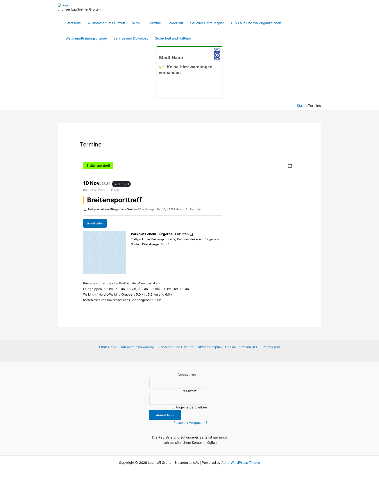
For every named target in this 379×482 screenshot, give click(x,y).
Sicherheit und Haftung (173, 38)
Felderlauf (175, 23)
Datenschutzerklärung (137, 347)
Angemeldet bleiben (191, 407)
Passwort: (189, 391)
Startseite (73, 23)
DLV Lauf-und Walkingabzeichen (256, 23)
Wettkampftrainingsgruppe (86, 38)
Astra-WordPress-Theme (240, 462)
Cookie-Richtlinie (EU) (242, 347)
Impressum (271, 347)
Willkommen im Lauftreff (106, 23)
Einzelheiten (95, 223)
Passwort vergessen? (190, 423)
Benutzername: (189, 375)
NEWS (136, 23)
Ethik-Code (107, 347)
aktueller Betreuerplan (207, 23)
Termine (154, 23)
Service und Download (130, 38)
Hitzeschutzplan (209, 347)
